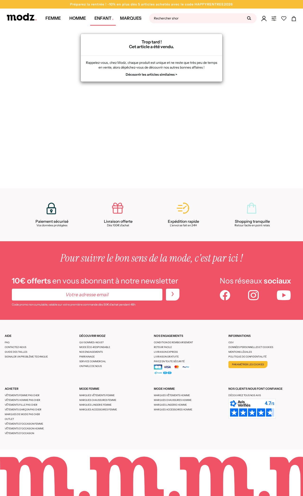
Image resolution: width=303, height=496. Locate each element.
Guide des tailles (16, 351)
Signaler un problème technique (26, 356)
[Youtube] (283, 296)
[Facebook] (225, 296)
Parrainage (87, 356)
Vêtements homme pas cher (22, 400)
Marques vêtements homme (172, 395)
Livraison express (166, 351)
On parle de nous (90, 366)
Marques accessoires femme (98, 409)
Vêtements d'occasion (19, 433)
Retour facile (163, 347)
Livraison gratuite (166, 356)
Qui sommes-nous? (91, 342)
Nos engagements (91, 351)
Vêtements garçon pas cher (23, 409)
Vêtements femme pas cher (22, 395)
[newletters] (172, 295)
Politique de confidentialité (247, 356)
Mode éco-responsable (94, 347)
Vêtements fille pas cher (21, 404)
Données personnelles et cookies (250, 347)
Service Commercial (92, 361)
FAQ (7, 342)
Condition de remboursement (173, 342)
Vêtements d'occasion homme (24, 428)
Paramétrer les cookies (248, 364)
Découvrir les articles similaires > (151, 74)
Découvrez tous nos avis (244, 395)
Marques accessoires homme (173, 409)
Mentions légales (240, 351)
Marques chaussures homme (173, 400)
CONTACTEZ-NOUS (15, 347)
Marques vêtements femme (97, 395)
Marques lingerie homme (170, 404)
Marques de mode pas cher (22, 414)
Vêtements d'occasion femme (24, 423)
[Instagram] (253, 295)
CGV (231, 342)
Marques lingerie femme (95, 404)
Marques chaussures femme (97, 400)
